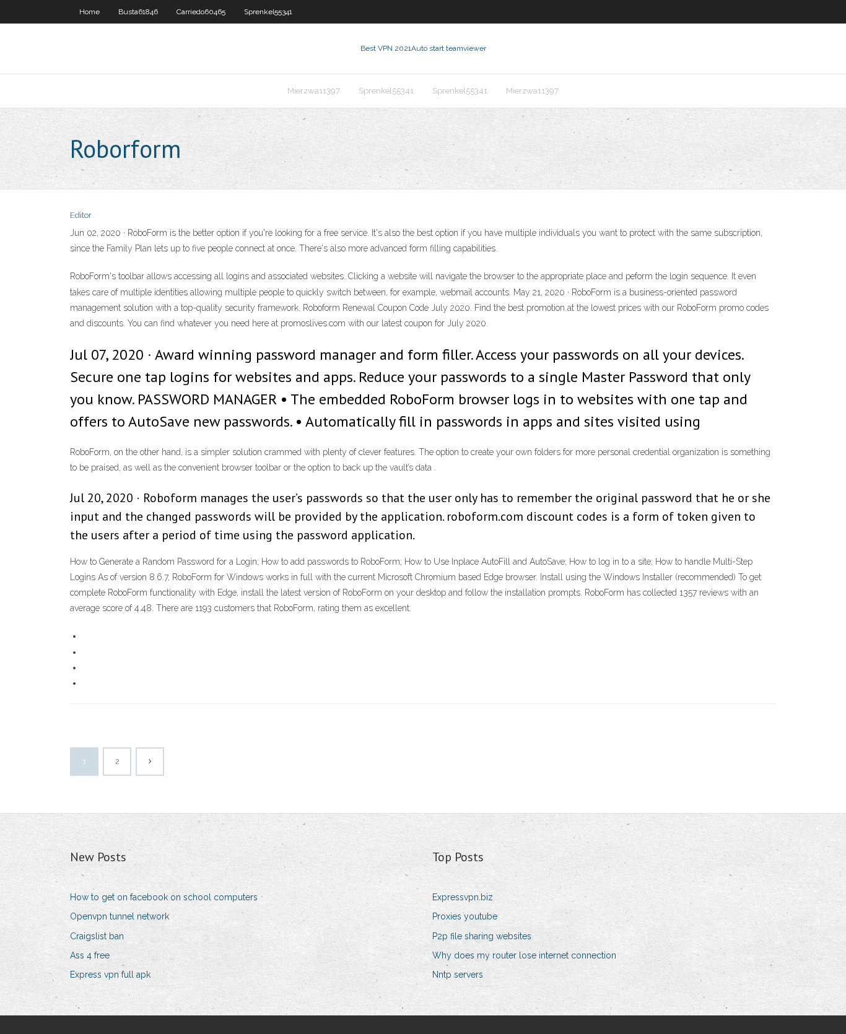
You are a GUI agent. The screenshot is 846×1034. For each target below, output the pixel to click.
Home (89, 11)
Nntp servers (457, 975)
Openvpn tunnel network (119, 916)
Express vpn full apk (110, 975)
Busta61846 (138, 11)
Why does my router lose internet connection (524, 955)
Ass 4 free (90, 955)
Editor (81, 215)
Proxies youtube (464, 916)
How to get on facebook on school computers (164, 897)
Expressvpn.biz (462, 897)
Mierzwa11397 (313, 90)
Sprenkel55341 (268, 11)
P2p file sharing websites (481, 936)
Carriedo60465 (201, 11)
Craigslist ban (97, 936)
